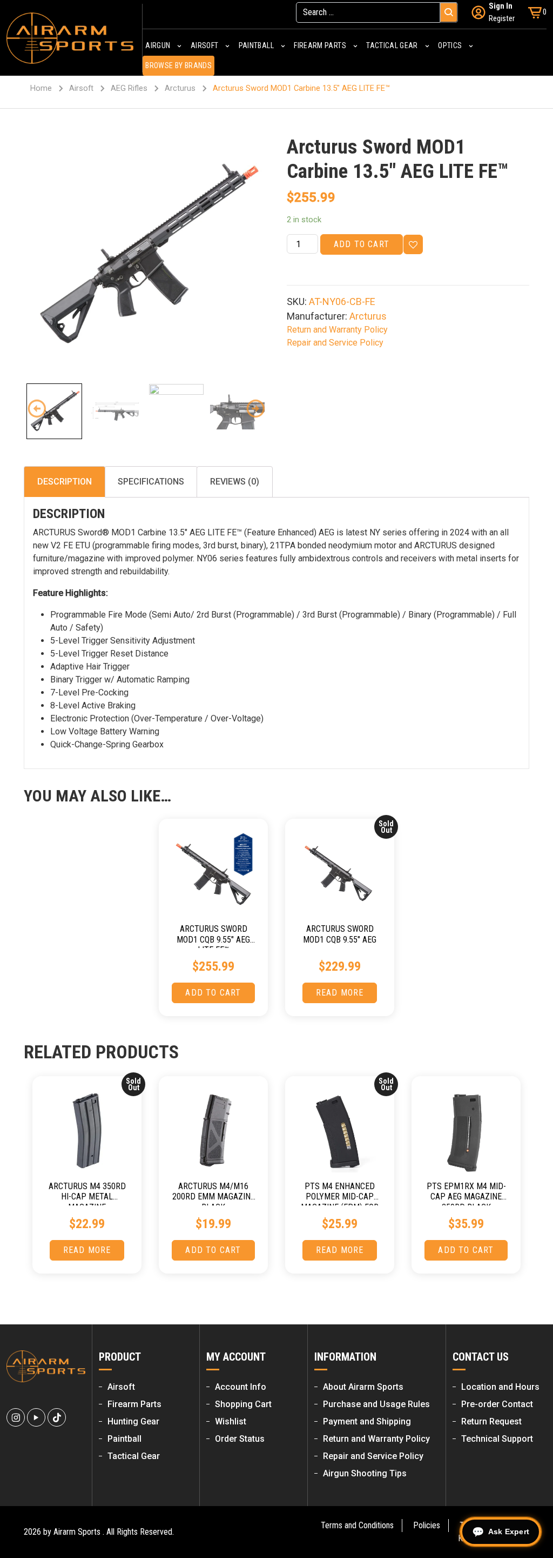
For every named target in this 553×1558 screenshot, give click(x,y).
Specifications (151, 481)
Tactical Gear (133, 1456)
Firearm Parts (134, 1404)
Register (502, 18)
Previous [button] (37, 409)
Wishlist (230, 1421)
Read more (340, 992)
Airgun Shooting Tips (365, 1473)
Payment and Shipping (367, 1421)
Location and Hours (500, 1387)
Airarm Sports (76, 1532)
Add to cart (361, 244)
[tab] (64, 482)
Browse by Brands (178, 65)
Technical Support (497, 1439)
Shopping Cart (243, 1404)
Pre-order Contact (497, 1404)
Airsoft (81, 88)
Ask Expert (508, 1531)
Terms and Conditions (357, 1525)
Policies (426, 1525)
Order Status (240, 1439)
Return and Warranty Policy (337, 329)
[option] (145, 256)
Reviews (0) (234, 481)
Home (41, 88)
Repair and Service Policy (335, 342)
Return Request (491, 1421)
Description (64, 481)
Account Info (240, 1387)
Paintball (124, 1439)
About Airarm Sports (363, 1387)
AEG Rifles (129, 88)
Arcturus (180, 88)
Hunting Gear (133, 1421)
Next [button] (255, 409)
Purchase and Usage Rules (376, 1404)
